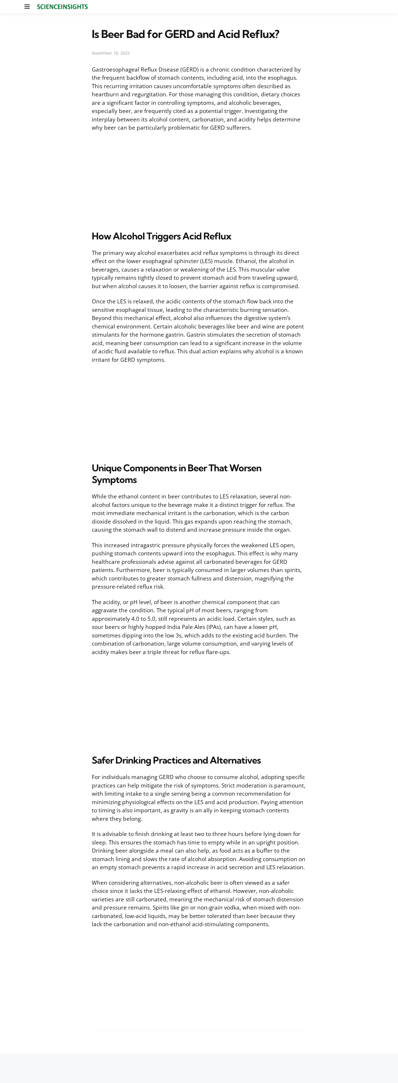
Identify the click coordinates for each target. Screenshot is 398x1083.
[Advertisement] (199, 180)
